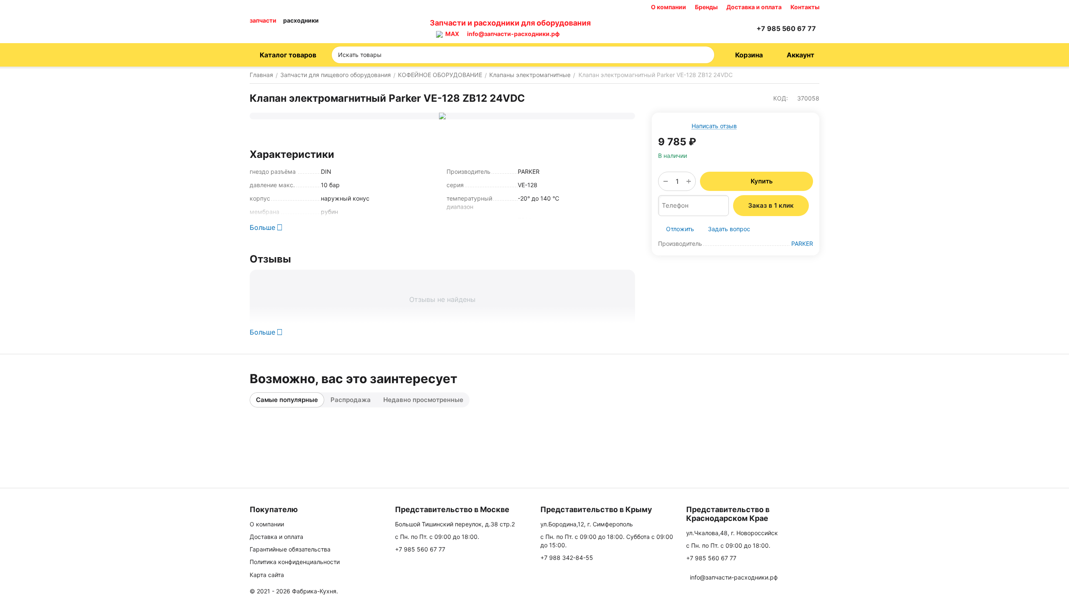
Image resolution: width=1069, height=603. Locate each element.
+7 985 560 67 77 (420, 549)
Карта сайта (267, 574)
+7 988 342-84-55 (566, 557)
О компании (668, 6)
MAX (451, 33)
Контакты (804, 6)
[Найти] (705, 54)
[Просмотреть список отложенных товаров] (726, 28)
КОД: (780, 98)
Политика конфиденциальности (295, 561)
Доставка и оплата (754, 6)
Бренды (706, 6)
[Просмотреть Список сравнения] (705, 28)
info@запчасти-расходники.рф (513, 33)
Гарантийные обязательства (290, 549)
